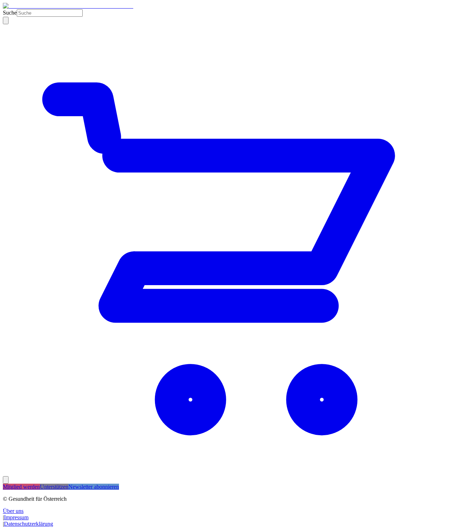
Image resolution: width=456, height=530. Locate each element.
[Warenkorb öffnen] (228, 473)
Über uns (13, 511)
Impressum (16, 517)
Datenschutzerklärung (28, 524)
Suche (10, 13)
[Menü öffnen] (6, 480)
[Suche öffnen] (6, 20)
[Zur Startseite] (68, 6)
